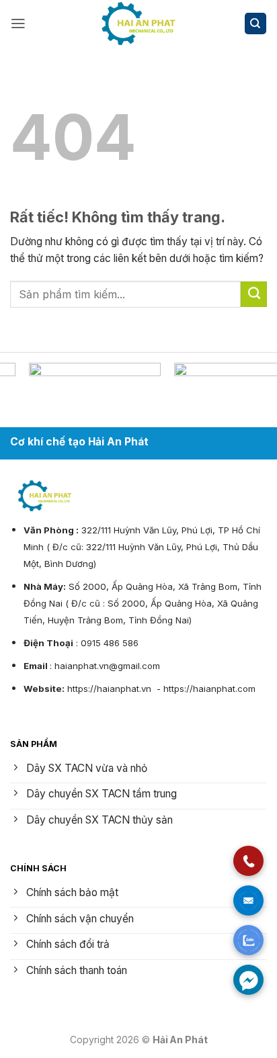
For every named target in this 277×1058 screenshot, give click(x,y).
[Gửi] (254, 294)
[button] (18, 23)
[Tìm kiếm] (255, 23)
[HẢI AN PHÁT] (138, 23)
